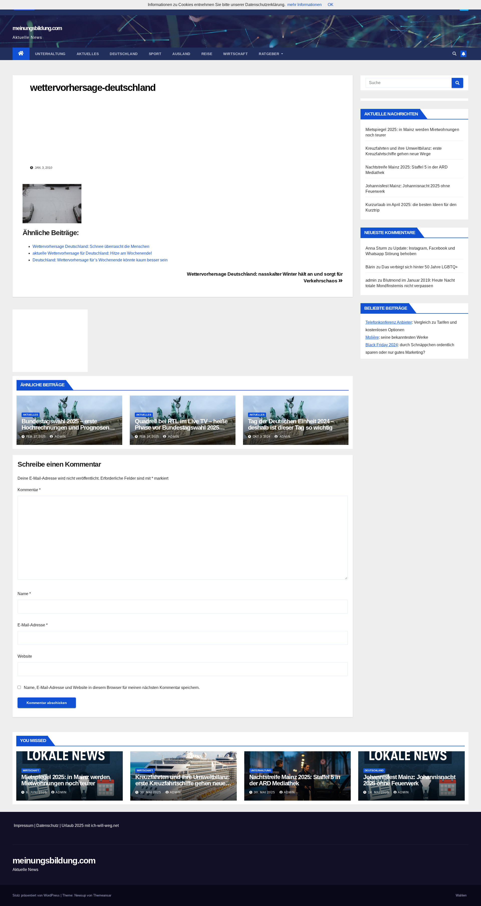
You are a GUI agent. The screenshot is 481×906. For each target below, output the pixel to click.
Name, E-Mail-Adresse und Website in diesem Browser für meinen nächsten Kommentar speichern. (112, 687)
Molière (372, 337)
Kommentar (29, 490)
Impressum (23, 825)
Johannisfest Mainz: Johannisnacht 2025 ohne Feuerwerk (409, 780)
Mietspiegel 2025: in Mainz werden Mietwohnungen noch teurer (65, 780)
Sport (155, 54)
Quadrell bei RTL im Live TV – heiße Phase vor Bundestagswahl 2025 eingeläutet (181, 427)
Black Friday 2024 (382, 345)
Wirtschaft (235, 54)
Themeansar (102, 895)
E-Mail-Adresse (33, 625)
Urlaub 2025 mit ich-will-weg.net (90, 825)
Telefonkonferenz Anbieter (389, 322)
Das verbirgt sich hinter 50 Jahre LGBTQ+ (420, 267)
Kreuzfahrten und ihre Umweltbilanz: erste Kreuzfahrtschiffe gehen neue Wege (182, 783)
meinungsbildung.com (37, 28)
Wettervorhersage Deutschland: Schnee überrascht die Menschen (91, 246)
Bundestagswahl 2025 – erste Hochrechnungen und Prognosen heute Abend (65, 427)
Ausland (181, 54)
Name (24, 594)
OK (330, 5)
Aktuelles (88, 54)
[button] (454, 54)
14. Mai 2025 (379, 792)
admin (60, 436)
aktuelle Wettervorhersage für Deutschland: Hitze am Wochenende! (92, 253)
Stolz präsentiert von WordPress (37, 895)
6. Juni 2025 (37, 792)
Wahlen (461, 895)
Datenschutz (47, 825)
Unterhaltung (50, 54)
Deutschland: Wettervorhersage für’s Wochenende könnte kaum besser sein (100, 260)
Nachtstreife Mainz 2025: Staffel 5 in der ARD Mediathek (294, 780)
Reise (206, 54)
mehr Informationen (304, 5)
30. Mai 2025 (151, 792)
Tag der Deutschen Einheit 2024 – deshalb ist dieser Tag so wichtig (291, 424)
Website (25, 656)
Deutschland (124, 54)
